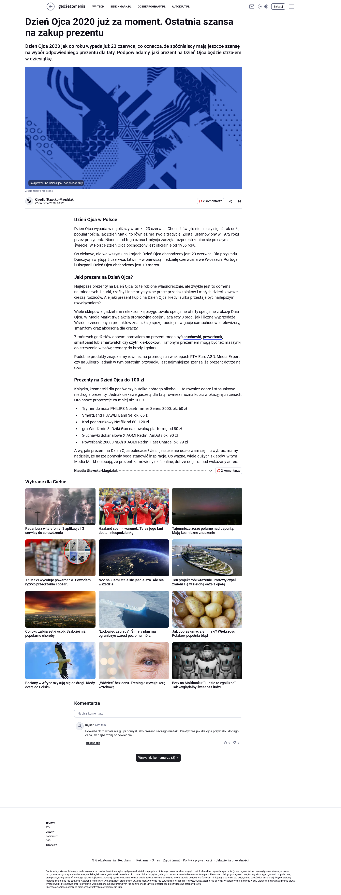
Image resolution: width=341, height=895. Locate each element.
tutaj (120, 887)
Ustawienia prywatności (231, 860)
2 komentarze (212, 201)
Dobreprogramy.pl (152, 6)
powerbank (212, 336)
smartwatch (110, 342)
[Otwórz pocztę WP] (252, 6)
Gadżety (50, 831)
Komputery (52, 836)
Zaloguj (278, 6)
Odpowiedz (93, 742)
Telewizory (51, 844)
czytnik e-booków (144, 342)
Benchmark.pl (121, 6)
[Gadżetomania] (75, 6)
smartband (83, 342)
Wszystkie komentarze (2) (156, 758)
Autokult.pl (181, 6)
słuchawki (192, 336)
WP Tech (98, 6)
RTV (48, 827)
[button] (263, 6)
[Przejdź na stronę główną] (51, 9)
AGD (48, 840)
